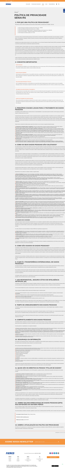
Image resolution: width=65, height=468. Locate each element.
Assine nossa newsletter (19, 442)
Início (15, 11)
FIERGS (12, 467)
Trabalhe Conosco (53, 457)
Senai (43, 4)
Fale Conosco (56, 4)
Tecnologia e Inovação (36, 4)
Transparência (52, 4)
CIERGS (15, 467)
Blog (46, 4)
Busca (59, 4)
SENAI (19, 467)
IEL (21, 467)
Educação (28, 4)
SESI (17, 467)
